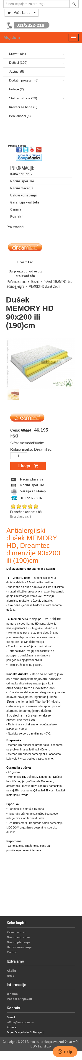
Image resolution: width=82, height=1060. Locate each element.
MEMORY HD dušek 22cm (44, 286)
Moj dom (11, 37)
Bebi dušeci (20, 116)
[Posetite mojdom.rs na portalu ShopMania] (29, 157)
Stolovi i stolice (23, 98)
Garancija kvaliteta (24, 202)
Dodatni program (23, 80)
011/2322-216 (30, 25)
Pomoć (12, 952)
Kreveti (17, 54)
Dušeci (18, 62)
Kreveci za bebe (23, 107)
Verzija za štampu (33, 491)
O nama (15, 209)
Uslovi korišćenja (23, 195)
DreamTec (25, 262)
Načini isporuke (22, 181)
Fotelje (16, 89)
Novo (10, 975)
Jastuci (16, 71)
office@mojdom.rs (20, 1022)
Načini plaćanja (21, 188)
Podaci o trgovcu (19, 999)
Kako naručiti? (21, 174)
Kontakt (16, 216)
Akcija (11, 970)
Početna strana (17, 281)
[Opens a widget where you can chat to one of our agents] (64, 1052)
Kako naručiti (16, 932)
